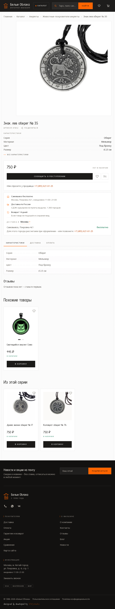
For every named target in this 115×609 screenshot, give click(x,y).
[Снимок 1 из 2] (19, 339)
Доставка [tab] (35, 243)
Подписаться (100, 471)
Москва (25, 221)
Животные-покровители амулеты (61, 16)
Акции (7, 539)
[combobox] (68, 6)
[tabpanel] (57, 260)
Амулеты (34, 16)
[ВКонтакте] (19, 506)
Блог (62, 539)
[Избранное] (99, 6)
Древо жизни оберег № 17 (20, 424)
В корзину (21, 364)
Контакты (65, 527)
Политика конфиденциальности (76, 599)
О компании (66, 522)
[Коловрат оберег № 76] (57, 406)
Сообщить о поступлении (49, 176)
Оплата (7, 527)
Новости (64, 544)
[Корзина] (108, 6)
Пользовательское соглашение (46, 599)
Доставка (9, 522)
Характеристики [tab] (15, 243)
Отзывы (64, 533)
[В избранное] (97, 176)
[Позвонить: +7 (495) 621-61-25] (5, 506)
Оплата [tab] (50, 243)
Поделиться (31, 128)
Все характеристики (18, 155)
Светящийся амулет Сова (19, 344)
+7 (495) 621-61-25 (43, 186)
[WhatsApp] (12, 506)
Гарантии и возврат (14, 533)
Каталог (42, 6)
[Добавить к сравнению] (105, 176)
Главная (8, 16)
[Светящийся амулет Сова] (21, 324)
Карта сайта (10, 550)
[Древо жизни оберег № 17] (21, 406)
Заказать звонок (12, 578)
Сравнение (9, 544)
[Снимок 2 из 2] (22, 339)
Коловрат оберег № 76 (54, 424)
